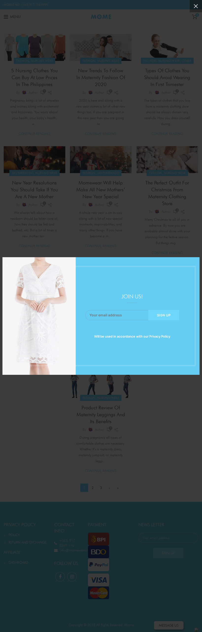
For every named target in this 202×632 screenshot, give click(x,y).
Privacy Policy (159, 336)
